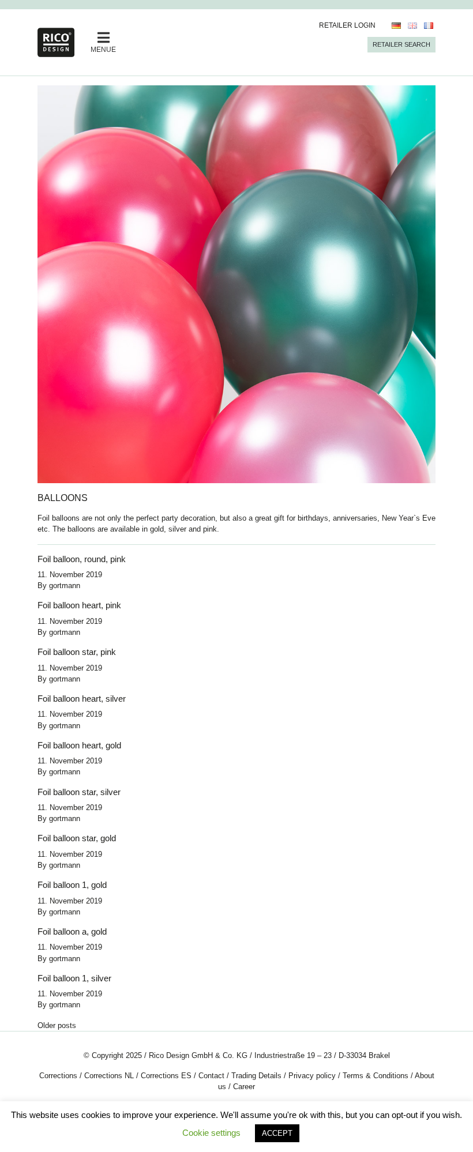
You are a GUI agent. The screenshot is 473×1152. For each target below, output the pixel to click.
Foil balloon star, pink (76, 652)
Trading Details (256, 1075)
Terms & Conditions (375, 1075)
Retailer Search (401, 44)
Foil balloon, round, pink (81, 559)
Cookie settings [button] (211, 1133)
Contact (211, 1075)
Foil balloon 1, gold (72, 885)
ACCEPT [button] (277, 1133)
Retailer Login (347, 25)
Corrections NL (109, 1075)
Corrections (58, 1075)
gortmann (64, 585)
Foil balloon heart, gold (79, 745)
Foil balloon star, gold (76, 838)
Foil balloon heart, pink (79, 605)
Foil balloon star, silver (79, 792)
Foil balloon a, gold (72, 931)
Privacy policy (312, 1075)
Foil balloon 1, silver (74, 978)
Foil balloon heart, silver (81, 698)
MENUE (103, 50)
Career (244, 1086)
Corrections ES (166, 1075)
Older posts (56, 1025)
